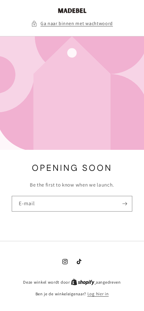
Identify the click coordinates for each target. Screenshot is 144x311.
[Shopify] (83, 282)
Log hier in (98, 294)
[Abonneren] (124, 204)
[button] (72, 23)
